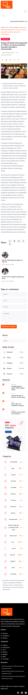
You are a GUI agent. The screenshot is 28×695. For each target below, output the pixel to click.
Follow (21, 352)
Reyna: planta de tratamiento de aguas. (18, 404)
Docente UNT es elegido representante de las (13, 277)
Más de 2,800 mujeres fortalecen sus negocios (12, 261)
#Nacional (5, 39)
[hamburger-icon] (25, 11)
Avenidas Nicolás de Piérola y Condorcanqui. (18, 396)
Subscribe (21, 368)
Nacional (14, 384)
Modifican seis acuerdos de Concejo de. (18, 413)
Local (13, 393)
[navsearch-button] (2, 16)
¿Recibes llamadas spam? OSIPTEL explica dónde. (18, 388)
